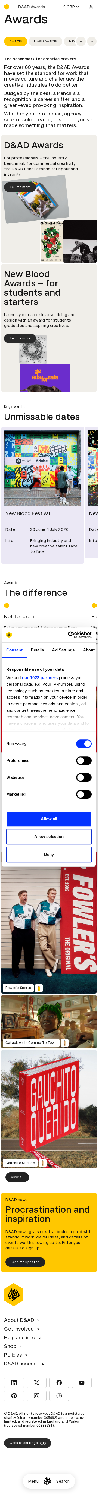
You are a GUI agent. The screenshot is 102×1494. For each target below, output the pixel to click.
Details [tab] (37, 650)
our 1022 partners (40, 677)
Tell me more (20, 187)
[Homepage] (47, 1481)
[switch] (84, 760)
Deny (49, 854)
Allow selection (49, 836)
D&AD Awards (45, 41)
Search (63, 1481)
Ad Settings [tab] (63, 650)
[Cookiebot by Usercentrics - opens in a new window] (69, 634)
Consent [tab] (14, 650)
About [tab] (89, 650)
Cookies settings (24, 1440)
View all (17, 1174)
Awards (16, 41)
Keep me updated (25, 1259)
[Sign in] (91, 7)
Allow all (49, 819)
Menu (33, 1481)
